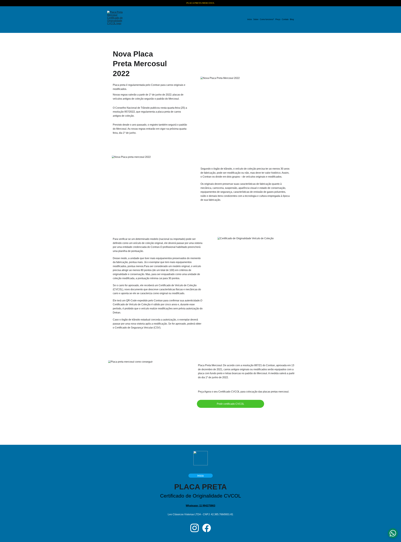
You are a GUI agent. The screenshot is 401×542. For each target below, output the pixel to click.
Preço (277, 19)
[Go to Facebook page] (206, 528)
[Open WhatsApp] (393, 533)
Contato (285, 19)
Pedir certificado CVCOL (230, 404)
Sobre (255, 19)
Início (249, 19)
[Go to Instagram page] (194, 528)
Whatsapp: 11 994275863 (200, 505)
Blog (292, 19)
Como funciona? (267, 19)
